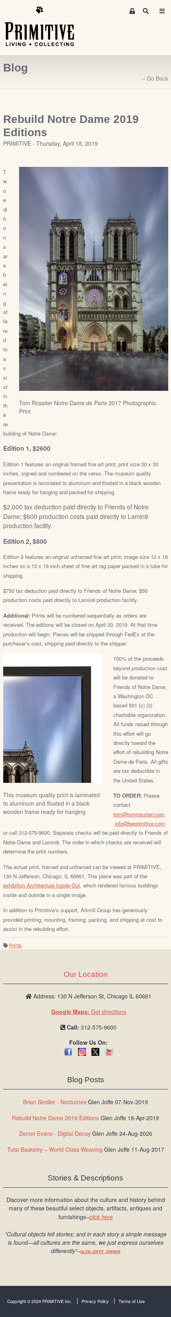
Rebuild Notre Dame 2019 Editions (55, 1118)
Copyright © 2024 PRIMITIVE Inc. (39, 1301)
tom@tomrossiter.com (138, 814)
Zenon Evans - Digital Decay (55, 1133)
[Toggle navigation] (162, 11)
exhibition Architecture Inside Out (41, 885)
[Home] (45, 27)
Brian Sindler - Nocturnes (54, 1102)
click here (101, 1217)
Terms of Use (132, 1301)
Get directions (88, 1012)
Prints (15, 945)
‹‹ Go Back (154, 78)
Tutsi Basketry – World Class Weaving (55, 1149)
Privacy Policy (95, 1301)
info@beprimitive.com (140, 823)
